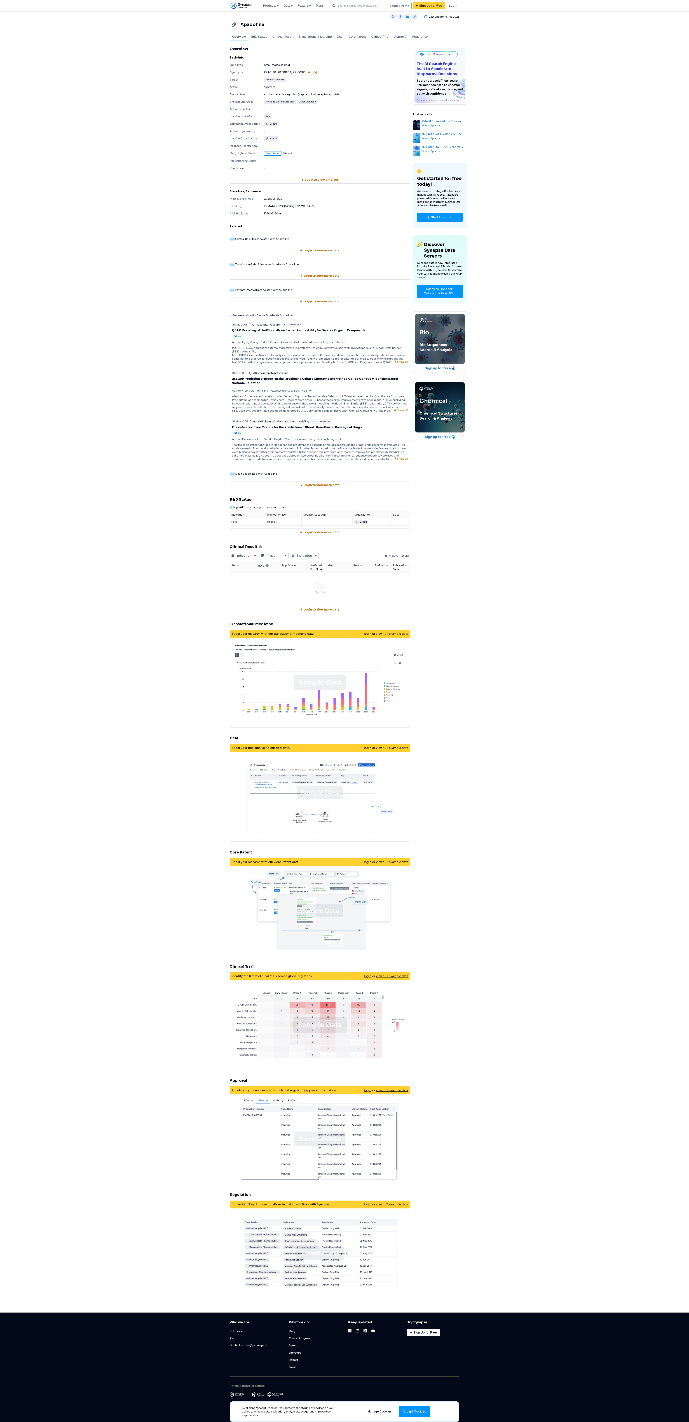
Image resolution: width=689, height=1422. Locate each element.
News (292, 1367)
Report (293, 1360)
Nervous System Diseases (280, 101)
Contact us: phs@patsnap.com (249, 1345)
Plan (232, 1338)
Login (453, 6)
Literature (295, 1352)
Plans (320, 6)
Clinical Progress (300, 1338)
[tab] (239, 36)
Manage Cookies (379, 1411)
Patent (293, 1345)
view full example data (392, 634)
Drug (292, 1331)
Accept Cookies (414, 1411)
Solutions (236, 1331)
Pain (268, 116)
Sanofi (273, 123)
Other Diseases (307, 101)
